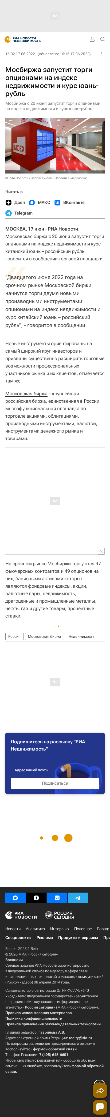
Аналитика (35, 928)
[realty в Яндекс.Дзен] (36, 898)
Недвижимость (81, 636)
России (91, 401)
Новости (13, 928)
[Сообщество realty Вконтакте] (57, 898)
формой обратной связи (55, 1049)
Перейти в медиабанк (71, 178)
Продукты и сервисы (78, 937)
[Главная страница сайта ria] (6, 39)
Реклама (45, 937)
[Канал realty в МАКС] (15, 898)
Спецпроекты (18, 937)
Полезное (83, 928)
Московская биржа (26, 393)
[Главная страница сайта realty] (32, 39)
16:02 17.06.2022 (20, 54)
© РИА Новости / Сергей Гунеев (28, 178)
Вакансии (14, 960)
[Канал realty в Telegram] (78, 898)
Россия (14, 636)
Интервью (59, 928)
